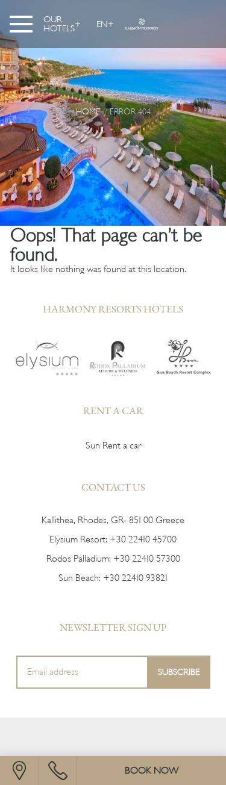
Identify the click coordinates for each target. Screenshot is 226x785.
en (102, 24)
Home (88, 112)
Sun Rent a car (113, 445)
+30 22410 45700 (143, 539)
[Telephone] (58, 770)
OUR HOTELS (59, 24)
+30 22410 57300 (146, 558)
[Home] (47, 357)
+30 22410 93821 (135, 577)
